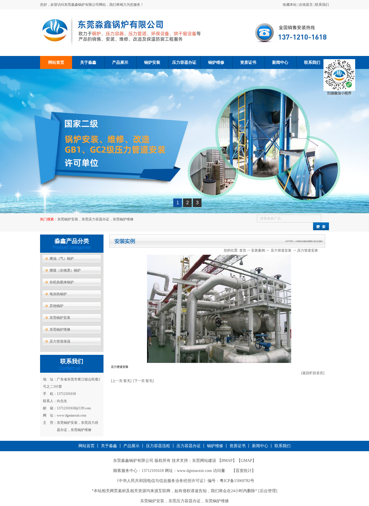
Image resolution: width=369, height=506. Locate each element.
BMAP (227, 460)
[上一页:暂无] (121, 381)
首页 (242, 250)
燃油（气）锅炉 (62, 258)
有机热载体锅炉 (62, 282)
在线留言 (306, 5)
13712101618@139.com (74, 408)
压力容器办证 (184, 62)
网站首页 (56, 62)
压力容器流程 (158, 446)
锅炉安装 (152, 62)
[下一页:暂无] (143, 381)
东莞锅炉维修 (60, 329)
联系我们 (322, 5)
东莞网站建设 (204, 460)
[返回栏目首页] (312, 373)
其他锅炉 (56, 306)
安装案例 (258, 250)
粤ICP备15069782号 (237, 481)
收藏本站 (290, 5)
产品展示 (120, 62)
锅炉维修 (216, 62)
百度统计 (244, 470)
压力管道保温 (60, 341)
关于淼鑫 (88, 62)
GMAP (246, 460)
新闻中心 (280, 62)
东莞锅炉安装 (60, 318)
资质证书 (88, 75)
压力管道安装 (281, 250)
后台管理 (268, 491)
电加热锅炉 (58, 294)
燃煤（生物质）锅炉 (65, 270)
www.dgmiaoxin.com (71, 415)
